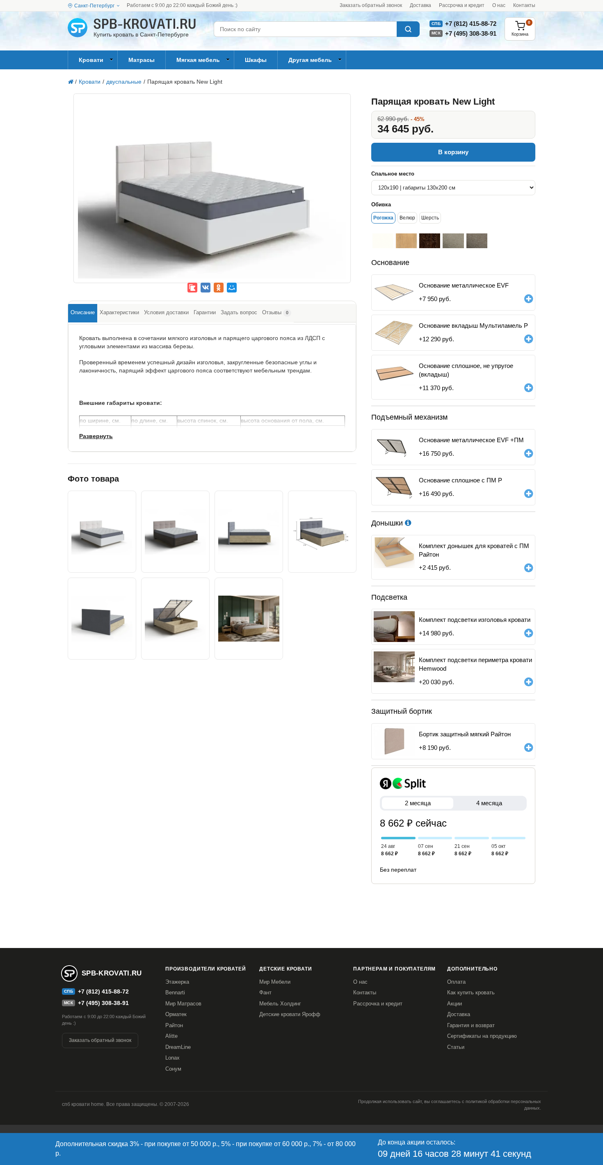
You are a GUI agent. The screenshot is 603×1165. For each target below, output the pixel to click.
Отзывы (275, 312)
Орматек (176, 1014)
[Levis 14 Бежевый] (476, 240)
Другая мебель (310, 60)
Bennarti (175, 992)
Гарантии (205, 312)
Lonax (172, 1058)
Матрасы (141, 60)
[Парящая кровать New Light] (322, 532)
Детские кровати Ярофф (289, 1014)
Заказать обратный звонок (371, 5)
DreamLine (178, 1047)
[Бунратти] (406, 240)
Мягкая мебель (198, 60)
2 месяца (418, 803)
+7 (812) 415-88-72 (470, 23)
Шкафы (256, 60)
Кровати (91, 60)
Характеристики (119, 312)
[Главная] (70, 81)
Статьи (455, 1047)
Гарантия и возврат (471, 1025)
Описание (83, 312)
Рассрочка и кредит (461, 5)
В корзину (453, 151)
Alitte (171, 1036)
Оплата (456, 982)
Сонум (173, 1069)
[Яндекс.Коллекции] (192, 287)
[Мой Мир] (232, 287)
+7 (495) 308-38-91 (470, 33)
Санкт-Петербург (94, 6)
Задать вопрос (239, 312)
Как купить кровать (471, 992)
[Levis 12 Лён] (453, 240)
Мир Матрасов (183, 1004)
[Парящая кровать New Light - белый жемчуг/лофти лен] (212, 194)
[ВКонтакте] (205, 287)
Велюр (407, 218)
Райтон (174, 1025)
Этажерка (177, 982)
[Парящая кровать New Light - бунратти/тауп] (249, 619)
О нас (498, 5)
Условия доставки (166, 312)
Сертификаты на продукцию (482, 1036)
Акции (454, 1004)
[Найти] (408, 29)
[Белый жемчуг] (382, 240)
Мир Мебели (274, 982)
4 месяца (489, 803)
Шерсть (430, 218)
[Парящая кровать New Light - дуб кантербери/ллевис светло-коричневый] (175, 532)
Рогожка (383, 218)
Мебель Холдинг (280, 1004)
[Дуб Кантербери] (429, 240)
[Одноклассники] (219, 287)
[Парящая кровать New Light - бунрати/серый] (249, 532)
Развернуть (96, 436)
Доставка (420, 5)
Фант (265, 992)
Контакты (524, 5)
